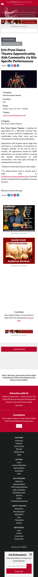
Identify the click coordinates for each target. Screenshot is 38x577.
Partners (19, 523)
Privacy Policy (19, 539)
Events (19, 462)
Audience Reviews (19, 484)
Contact (19, 533)
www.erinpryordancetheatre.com (14, 115)
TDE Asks (19, 449)
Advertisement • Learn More (19, 26)
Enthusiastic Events (19, 492)
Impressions (19, 440)
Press (19, 517)
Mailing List (19, 481)
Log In (19, 530)
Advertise (19, 495)
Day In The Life (19, 446)
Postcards (19, 443)
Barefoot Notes (19, 452)
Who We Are (19, 508)
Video (19, 454)
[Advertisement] (19, 289)
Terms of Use (19, 536)
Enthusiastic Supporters (20, 501)
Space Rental (19, 471)
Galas (19, 473)
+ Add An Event (19, 349)
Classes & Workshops (19, 465)
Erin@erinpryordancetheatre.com (15, 176)
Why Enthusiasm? (19, 511)
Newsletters (20, 520)
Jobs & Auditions (19, 468)
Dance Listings (8, 40)
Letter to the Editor (19, 490)
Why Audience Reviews (19, 487)
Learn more (19, 405)
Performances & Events (11, 44)
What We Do (19, 514)
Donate (19, 426)
